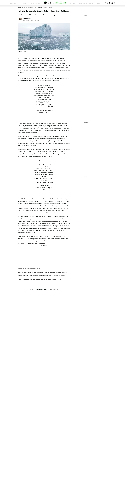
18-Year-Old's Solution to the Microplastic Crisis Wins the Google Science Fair (41, 276)
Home (19, 7)
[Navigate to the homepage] (55, 2)
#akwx (49, 103)
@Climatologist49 (46, 105)
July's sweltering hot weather (29, 70)
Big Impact (24, 7)
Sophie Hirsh (27, 18)
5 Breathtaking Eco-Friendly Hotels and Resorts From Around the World (39, 279)
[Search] (105, 3)
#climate (44, 180)
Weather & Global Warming (35, 7)
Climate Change (47, 7)
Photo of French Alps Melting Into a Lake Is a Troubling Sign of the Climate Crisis (42, 272)
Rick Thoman (37, 63)
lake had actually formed (37, 243)
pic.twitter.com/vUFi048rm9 (44, 182)
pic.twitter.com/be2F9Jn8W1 (44, 107)
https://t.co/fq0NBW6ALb (46, 178)
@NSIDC (40, 103)
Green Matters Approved (86, 3)
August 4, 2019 (44, 112)
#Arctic (38, 105)
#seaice (50, 87)
